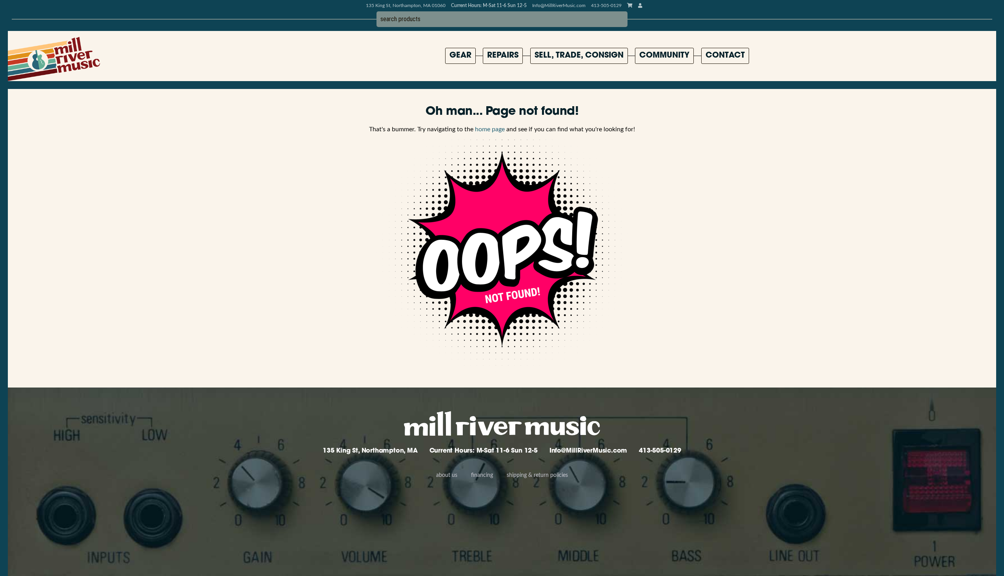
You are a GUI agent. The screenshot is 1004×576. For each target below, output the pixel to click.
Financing (482, 475)
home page (490, 129)
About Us (446, 475)
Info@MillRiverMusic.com (559, 5)
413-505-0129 (660, 451)
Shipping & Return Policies (537, 475)
